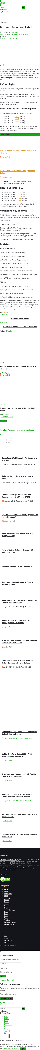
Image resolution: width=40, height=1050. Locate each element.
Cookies (6, 938)
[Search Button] (0, 5)
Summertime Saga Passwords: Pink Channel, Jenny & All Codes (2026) (16, 495)
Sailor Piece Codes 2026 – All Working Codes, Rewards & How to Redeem (17, 661)
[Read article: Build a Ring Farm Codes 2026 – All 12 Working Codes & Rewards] (20, 746)
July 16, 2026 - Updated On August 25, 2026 (17, 738)
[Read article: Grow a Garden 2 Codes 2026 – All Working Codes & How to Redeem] (20, 766)
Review (6, 912)
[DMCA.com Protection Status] (5, 881)
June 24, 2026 (7, 821)
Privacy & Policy (8, 940)
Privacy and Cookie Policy (11, 1049)
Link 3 (20, 196)
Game (6, 896)
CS (9, 898)
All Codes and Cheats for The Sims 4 (17, 566)
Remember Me (7, 972)
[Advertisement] (18, 684)
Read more (3, 874)
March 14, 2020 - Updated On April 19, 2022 (14, 34)
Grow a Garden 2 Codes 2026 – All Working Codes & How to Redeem (19, 641)
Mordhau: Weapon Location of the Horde (17, 430)
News (6, 908)
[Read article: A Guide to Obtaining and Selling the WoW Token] (20, 163)
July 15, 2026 (7, 780)
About (5, 936)
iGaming (6, 904)
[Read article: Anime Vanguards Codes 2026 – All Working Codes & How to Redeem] (20, 715)
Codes (6, 892)
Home (1, 22)
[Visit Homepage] (2, 3)
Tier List (7, 920)
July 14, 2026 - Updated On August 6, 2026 (17, 801)
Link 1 (17, 117)
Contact (6, 942)
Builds (6, 890)
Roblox (6, 914)
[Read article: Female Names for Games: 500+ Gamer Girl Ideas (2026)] (20, 142)
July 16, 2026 (7, 760)
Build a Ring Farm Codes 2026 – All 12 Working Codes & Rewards (17, 621)
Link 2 (17, 119)
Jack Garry (14, 32)
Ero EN (6, 312)
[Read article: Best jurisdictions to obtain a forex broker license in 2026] (20, 806)
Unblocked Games (10, 922)
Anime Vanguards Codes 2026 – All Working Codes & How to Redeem (19, 601)
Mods (6, 906)
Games (6, 900)
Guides (6, 22)
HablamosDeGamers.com (8, 860)
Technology (8, 1031)
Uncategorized (9, 924)
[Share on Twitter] (1, 65)
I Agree (23, 1049)
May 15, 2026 (5, 157)
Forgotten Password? (7, 980)
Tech (6, 918)
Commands (8, 894)
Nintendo (12, 910)
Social (6, 916)
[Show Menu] (0, 1)
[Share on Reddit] (3, 65)
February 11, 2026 (7, 177)
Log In (3, 1002)
